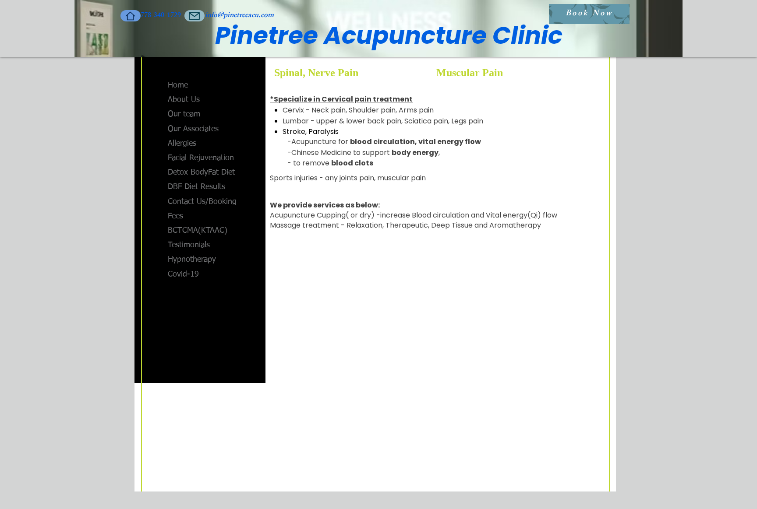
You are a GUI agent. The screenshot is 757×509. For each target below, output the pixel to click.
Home (178, 85)
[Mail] (194, 15)
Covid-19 (183, 274)
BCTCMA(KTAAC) (197, 231)
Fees (175, 216)
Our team (184, 114)
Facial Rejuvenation (201, 158)
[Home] (130, 15)
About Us (184, 100)
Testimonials (189, 245)
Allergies (182, 143)
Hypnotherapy (192, 259)
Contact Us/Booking (202, 202)
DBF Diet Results (196, 187)
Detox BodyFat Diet (201, 172)
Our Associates (193, 129)
